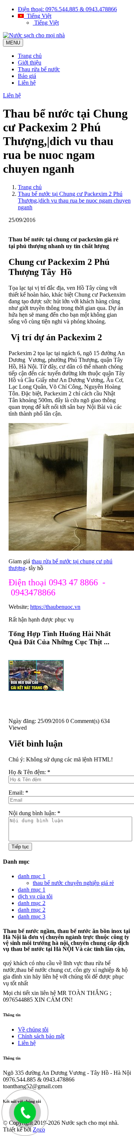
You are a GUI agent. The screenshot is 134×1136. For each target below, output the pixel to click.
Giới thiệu (29, 62)
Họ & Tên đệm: (29, 772)
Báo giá (27, 76)
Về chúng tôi (33, 1029)
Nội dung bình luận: (34, 813)
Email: (18, 792)
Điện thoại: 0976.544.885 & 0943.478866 (67, 9)
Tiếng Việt (37, 16)
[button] (67, 656)
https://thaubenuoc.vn (55, 607)
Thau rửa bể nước (39, 69)
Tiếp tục (20, 846)
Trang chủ (30, 56)
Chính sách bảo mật (41, 1036)
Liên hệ (27, 82)
